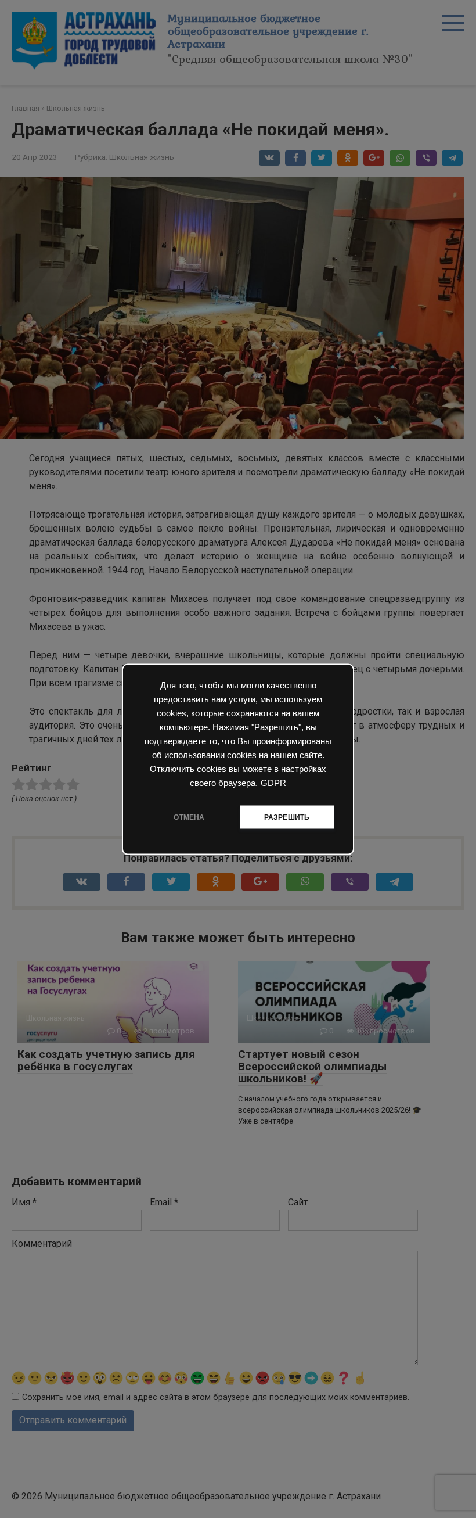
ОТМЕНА (189, 817)
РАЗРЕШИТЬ (287, 817)
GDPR (273, 782)
